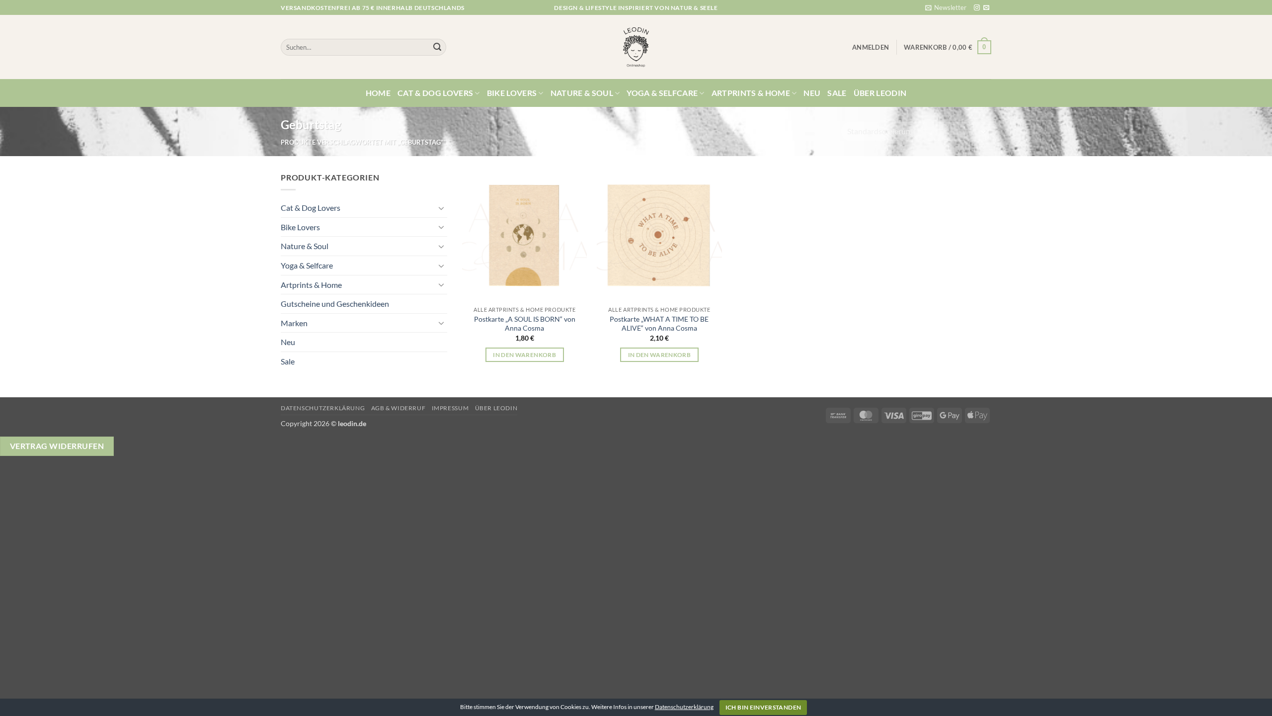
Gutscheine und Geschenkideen (335, 303)
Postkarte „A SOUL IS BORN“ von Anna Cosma (524, 324)
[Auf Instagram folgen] (977, 7)
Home (378, 92)
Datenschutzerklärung (323, 408)
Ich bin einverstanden (763, 707)
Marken (294, 323)
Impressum (450, 408)
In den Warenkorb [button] (524, 355)
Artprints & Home (751, 92)
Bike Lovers (512, 92)
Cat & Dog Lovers (435, 92)
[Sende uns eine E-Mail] (986, 7)
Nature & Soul (582, 92)
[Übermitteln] (437, 47)
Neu (811, 92)
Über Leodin (880, 92)
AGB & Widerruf (398, 408)
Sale (836, 92)
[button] (945, 7)
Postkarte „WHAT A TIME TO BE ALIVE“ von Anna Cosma (659, 324)
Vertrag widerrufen (57, 446)
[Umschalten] (441, 208)
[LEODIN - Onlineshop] (636, 47)
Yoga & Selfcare (662, 92)
